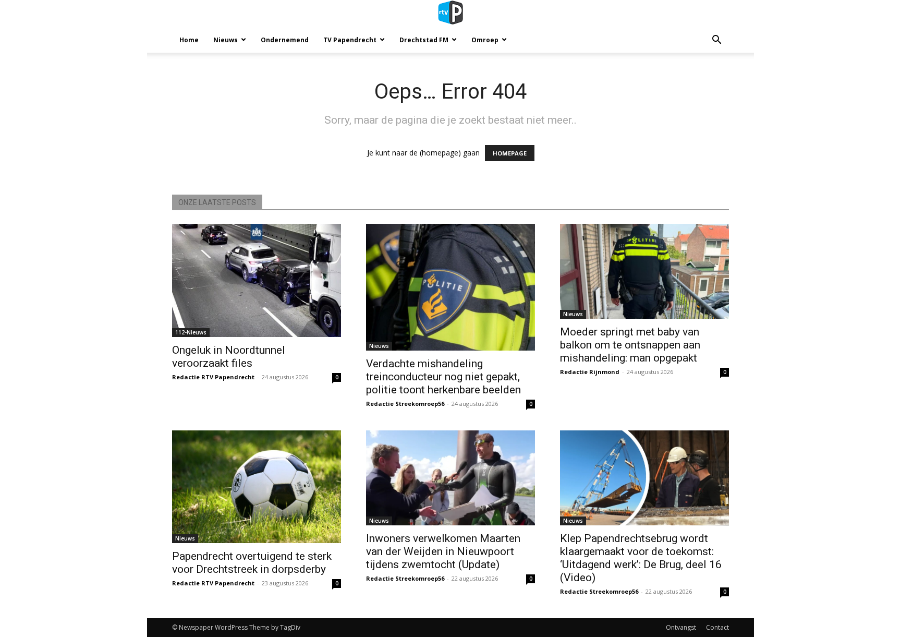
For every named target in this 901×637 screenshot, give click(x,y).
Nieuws (225, 39)
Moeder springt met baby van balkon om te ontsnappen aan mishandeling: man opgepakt (630, 345)
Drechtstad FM (423, 39)
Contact (717, 627)
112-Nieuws (190, 332)
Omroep (484, 39)
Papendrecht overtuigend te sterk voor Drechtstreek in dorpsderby (252, 562)
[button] (716, 41)
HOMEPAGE (510, 153)
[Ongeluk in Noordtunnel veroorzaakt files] (256, 280)
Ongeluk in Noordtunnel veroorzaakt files (228, 356)
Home (189, 39)
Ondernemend (285, 39)
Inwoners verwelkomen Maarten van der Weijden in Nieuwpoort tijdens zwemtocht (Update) (443, 551)
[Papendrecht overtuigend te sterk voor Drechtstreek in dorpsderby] (256, 486)
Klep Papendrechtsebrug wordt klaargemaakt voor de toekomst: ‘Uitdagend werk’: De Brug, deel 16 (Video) (641, 558)
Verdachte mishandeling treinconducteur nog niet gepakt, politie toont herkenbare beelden (443, 376)
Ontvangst (681, 627)
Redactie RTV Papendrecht (213, 377)
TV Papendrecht (349, 39)
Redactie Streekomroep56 (405, 403)
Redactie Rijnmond (589, 372)
